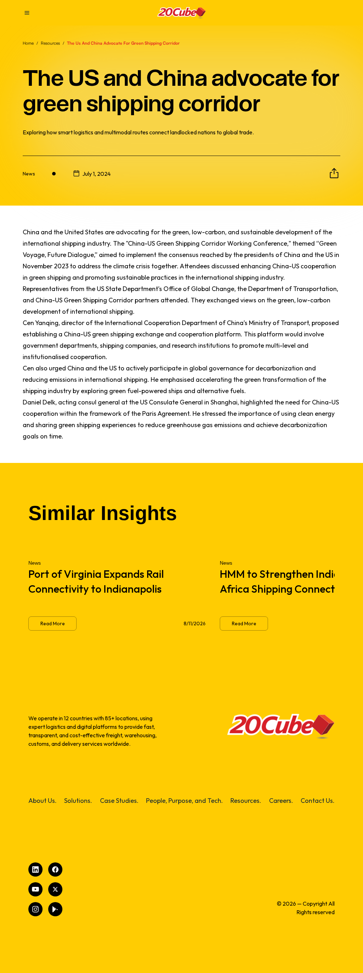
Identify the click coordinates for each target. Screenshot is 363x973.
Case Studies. (119, 800)
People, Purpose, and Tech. (184, 800)
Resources (50, 43)
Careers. (281, 800)
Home (28, 43)
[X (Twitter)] (55, 889)
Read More (52, 623)
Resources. (245, 800)
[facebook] (55, 869)
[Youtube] (35, 889)
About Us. (42, 800)
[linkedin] (35, 869)
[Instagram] (35, 909)
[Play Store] (55, 909)
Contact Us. (318, 800)
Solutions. (78, 800)
